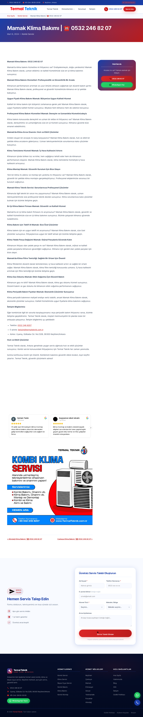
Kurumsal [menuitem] (82, 9)
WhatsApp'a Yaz (118, 85)
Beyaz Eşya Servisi (65, 683)
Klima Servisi (62, 679)
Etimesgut (89, 687)
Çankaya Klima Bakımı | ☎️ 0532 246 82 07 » (75, 539)
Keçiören (88, 675)
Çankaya (88, 679)
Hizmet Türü (84, 602)
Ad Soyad (83, 581)
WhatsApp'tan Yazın (20, 701)
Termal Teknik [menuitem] (52, 9)
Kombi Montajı (63, 695)
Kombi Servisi (28, 34)
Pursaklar (88, 698)
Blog (115, 683)
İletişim (116, 691)
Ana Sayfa (117, 675)
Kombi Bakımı (63, 687)
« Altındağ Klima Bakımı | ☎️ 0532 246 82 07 (24, 539)
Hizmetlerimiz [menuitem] (67, 9)
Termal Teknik (17, 712)
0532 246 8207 (25, 325)
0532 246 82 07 (118, 79)
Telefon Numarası (113, 581)
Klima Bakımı (62, 691)
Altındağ (88, 702)
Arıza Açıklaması (85, 613)
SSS (114, 687)
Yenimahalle (89, 695)
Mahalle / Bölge (112, 602)
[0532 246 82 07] (137, 703)
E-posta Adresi (89, 592)
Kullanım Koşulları (123, 713)
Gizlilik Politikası (119, 695)
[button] (9, 427)
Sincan (87, 691)
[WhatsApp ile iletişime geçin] (137, 695)
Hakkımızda (117, 679)
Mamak (88, 683)
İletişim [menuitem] (92, 9)
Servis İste (130, 9)
